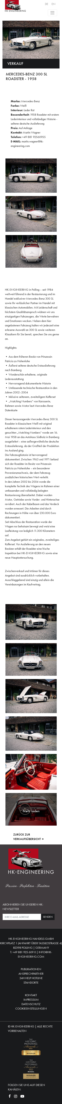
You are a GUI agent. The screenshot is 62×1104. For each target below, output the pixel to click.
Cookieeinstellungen (31, 1008)
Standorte (31, 982)
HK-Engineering (22, 1026)
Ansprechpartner (31, 973)
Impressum (31, 999)
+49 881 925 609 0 (24, 952)
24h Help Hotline (31, 978)
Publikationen (31, 969)
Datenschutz (31, 1004)
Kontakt (31, 995)
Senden (48, 917)
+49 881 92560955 (34, 137)
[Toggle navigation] (52, 12)
